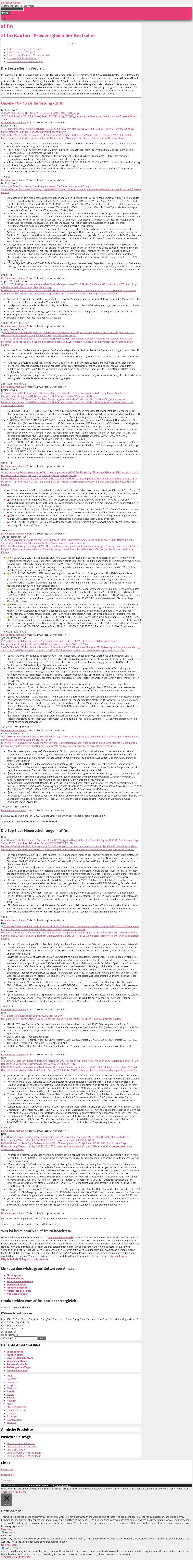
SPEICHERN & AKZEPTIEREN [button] (16, 1557)
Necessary (10, 1532)
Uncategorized (14, 1419)
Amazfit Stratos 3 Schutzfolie (22, 1446)
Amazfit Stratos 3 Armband (21, 1443)
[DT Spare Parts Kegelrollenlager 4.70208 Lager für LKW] (31, 1015)
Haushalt (11, 1397)
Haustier (11, 1400)
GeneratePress (63, 1485)
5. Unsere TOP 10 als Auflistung (22, 58)
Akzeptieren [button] (7, 1491)
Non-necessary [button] (9, 1544)
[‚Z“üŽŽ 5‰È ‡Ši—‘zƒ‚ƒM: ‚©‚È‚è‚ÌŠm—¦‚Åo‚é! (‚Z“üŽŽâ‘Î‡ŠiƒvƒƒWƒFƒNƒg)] (40, 113)
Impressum (7, 1469)
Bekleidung (13, 1382)
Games (10, 1394)
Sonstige (11, 1413)
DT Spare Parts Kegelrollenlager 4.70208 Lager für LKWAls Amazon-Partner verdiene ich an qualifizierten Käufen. (61, 1018)
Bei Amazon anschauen (13, 122)
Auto (9, 1375)
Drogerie (11, 1385)
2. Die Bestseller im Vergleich (21, 52)
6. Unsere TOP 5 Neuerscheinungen (25, 61)
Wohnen (11, 1422)
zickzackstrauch (9, 1334)
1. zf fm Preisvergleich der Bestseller (25, 49)
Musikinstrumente (16, 1406)
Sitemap (5, 1480)
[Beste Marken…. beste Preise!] (17, 5)
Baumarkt (12, 1378)
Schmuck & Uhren (16, 1410)
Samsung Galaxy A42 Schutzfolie (24, 1455)
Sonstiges (12, 1416)
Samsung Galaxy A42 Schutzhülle (24, 1452)
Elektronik (12, 1388)
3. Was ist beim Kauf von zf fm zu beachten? (28, 55)
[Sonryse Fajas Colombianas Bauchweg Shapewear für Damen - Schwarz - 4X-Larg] (45, 186)
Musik (10, 1403)
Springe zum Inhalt (11, 2)
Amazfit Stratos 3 (16, 1449)
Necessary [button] (6, 1529)
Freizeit (11, 1391)
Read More (20, 1491)
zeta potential (8, 1331)
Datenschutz (8, 1474)
